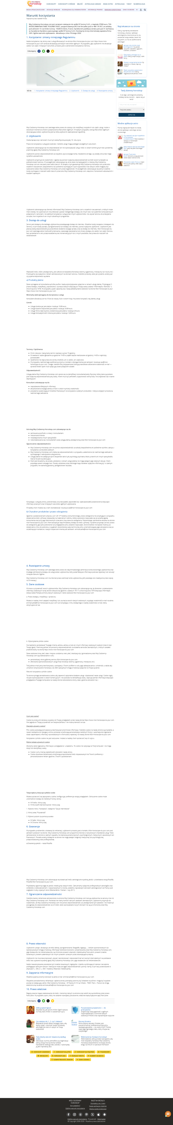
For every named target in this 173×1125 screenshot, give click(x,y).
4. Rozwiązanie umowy (105, 91)
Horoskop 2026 (59, 1056)
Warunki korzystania (113, 10)
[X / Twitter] (92, 1114)
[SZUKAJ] (145, 10)
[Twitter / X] (48, 51)
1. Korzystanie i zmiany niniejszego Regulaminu (50, 91)
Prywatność (92, 1119)
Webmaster (101, 1119)
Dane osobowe (128, 10)
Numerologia (139, 4)
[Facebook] (39, 51)
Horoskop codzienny (42, 1052)
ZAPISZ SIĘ (131, 115)
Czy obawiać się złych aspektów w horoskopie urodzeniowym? (134, 139)
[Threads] (80, 1114)
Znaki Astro (108, 4)
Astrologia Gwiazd (93, 4)
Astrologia (120, 4)
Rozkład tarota (78, 1056)
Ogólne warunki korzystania (75, 1108)
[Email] (52, 51)
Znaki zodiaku (84, 1060)
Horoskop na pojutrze (85, 1052)
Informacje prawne (95, 10)
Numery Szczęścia (96, 1056)
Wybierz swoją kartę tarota (134, 64)
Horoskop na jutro (63, 1052)
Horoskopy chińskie (66, 4)
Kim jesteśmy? (75, 1106)
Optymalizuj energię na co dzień (134, 56)
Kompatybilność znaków (63, 1060)
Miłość (80, 4)
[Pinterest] (86, 1114)
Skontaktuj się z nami (98, 1103)
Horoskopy (51, 4)
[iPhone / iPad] (98, 1114)
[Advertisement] (70, 109)
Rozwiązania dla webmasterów (74, 10)
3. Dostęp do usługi (88, 91)
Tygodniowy (105, 1052)
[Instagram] (74, 1114)
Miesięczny (44, 1056)
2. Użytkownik (74, 91)
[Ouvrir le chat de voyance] (168, 1114)
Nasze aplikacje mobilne (98, 1106)
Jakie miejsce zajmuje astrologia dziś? (134, 148)
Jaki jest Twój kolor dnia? (133, 156)
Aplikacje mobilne (53, 10)
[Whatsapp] (43, 51)
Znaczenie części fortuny (134, 163)
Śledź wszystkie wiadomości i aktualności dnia (133, 71)
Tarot (129, 4)
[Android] (104, 1114)
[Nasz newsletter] (141, 10)
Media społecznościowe (35, 10)
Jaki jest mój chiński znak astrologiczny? (133, 47)
